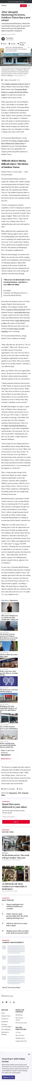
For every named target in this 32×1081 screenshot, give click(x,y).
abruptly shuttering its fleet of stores (16, 84)
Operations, (13, 793)
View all (4, 987)
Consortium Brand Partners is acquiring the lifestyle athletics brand (14, 92)
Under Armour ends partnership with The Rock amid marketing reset (17, 916)
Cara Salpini (9, 38)
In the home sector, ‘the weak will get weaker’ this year (15, 856)
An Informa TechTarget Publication (16, 1)
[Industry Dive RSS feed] (14, 1002)
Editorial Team (5, 1016)
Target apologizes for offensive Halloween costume (15, 906)
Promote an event (21, 1023)
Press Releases (6, 1029)
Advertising (19, 1015)
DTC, (20, 793)
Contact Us (4, 1019)
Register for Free (8, 1077)
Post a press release (14, 987)
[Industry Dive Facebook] (6, 1002)
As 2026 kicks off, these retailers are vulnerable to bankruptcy (14, 886)
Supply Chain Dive (21, 1041)
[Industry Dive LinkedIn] (3, 1002)
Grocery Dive (20, 1035)
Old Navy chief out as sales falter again (16, 924)
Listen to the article (12, 80)
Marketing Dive (20, 1038)
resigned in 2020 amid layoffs (15, 309)
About (3, 1013)
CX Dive (18, 1032)
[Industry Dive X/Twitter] (10, 1002)
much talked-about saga (22, 312)
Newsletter (4, 1021)
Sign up (23, 5)
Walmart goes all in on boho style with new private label (17, 932)
